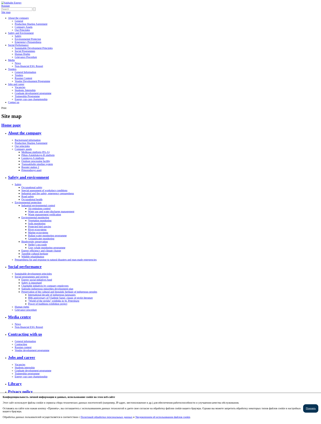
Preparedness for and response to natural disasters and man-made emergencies (56, 259)
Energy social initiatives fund (36, 279)
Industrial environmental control (38, 205)
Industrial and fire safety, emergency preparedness (47, 193)
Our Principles (22, 30)
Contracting (21, 344)
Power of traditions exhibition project (47, 303)
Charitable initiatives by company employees (45, 285)
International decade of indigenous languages (52, 294)
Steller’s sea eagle (37, 244)
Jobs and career (16, 84)
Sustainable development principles (33, 273)
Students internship (25, 367)
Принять (311, 408)
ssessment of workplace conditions (49, 190)
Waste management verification (44, 214)
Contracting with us (25, 334)
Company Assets (23, 27)
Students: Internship (25, 90)
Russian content (23, 347)
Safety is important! (31, 282)
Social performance (25, 266)
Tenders (12, 69)
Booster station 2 (30, 167)
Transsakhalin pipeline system (37, 164)
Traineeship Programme (27, 96)
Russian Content (23, 78)
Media (11, 60)
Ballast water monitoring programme (47, 235)
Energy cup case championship (31, 99)
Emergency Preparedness (28, 42)
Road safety (27, 196)
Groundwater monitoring (41, 238)
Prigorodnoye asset (31, 170)
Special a (26, 190)
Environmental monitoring (35, 217)
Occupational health (31, 199)
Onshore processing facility (35, 161)
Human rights (22, 306)
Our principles (22, 146)
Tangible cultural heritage (34, 253)
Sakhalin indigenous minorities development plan (47, 288)
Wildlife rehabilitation (32, 256)
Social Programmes (25, 51)
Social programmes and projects (31, 276)
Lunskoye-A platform (32, 158)
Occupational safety (31, 187)
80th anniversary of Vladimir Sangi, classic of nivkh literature (60, 297)
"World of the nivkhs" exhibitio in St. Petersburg (53, 300)
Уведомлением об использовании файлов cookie (162, 417)
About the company (18, 18)
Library (15, 384)
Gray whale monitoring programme (46, 247)
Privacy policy (20, 391)
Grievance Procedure (26, 57)
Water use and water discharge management (51, 211)
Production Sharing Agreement (31, 24)
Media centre (19, 317)
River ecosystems (37, 229)
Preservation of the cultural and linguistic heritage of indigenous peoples (59, 291)
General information (25, 341)
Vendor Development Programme (32, 81)
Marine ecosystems (38, 232)
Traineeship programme (27, 373)
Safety (18, 36)
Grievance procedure (26, 309)
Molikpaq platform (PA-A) (35, 152)
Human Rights (22, 54)
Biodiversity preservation (34, 241)
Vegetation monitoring (39, 220)
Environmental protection (28, 202)
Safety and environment (28, 177)
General (19, 21)
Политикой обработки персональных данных (106, 417)
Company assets (23, 149)
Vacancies (20, 87)
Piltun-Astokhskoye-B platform (38, 155)
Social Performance (18, 45)
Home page (11, 125)
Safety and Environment (21, 33)
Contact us (13, 102)
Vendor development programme (32, 350)
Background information (28, 140)
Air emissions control (39, 208)
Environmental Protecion (28, 39)
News (18, 63)
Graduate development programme (33, 93)
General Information (25, 72)
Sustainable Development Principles (34, 48)
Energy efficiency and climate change (41, 250)
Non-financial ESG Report (29, 66)
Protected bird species (39, 226)
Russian (5, 5)
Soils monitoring (36, 223)
